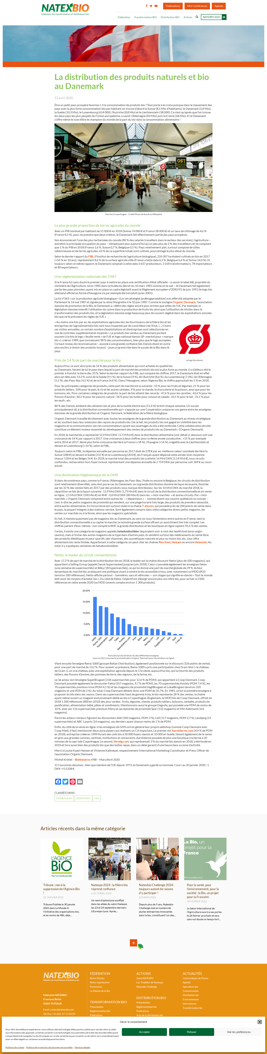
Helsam (176, 542)
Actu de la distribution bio (149, 1015)
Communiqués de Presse (195, 978)
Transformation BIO (145, 17)
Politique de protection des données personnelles (49, 1047)
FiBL (91, 256)
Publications (173, 6)
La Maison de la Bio (100, 991)
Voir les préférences (239, 1032)
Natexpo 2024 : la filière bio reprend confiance (109, 887)
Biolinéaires (82, 759)
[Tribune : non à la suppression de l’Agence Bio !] (62, 878)
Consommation (191, 991)
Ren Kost (165, 542)
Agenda (219, 6)
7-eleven (148, 506)
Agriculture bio (190, 986)
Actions (188, 17)
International (83, 798)
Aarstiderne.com (182, 730)
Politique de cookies (14, 1047)
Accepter (144, 1032)
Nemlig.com (121, 741)
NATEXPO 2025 (211, 17)
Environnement (191, 999)
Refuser (191, 1032)
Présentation (96, 1007)
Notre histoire (97, 978)
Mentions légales (82, 1047)
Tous (96, 798)
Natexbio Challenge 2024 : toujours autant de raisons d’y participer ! (156, 889)
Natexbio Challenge (146, 986)
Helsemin (201, 542)
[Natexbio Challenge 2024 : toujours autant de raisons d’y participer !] (157, 878)
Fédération (124, 17)
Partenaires (96, 986)
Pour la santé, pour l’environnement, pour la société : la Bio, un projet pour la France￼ (203, 891)
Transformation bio (192, 1008)
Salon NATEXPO (144, 978)
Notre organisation (100, 982)
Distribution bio (64, 798)
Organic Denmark (184, 302)
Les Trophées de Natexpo (149, 982)
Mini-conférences (197, 6)
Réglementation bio (100, 1011)
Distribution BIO (170, 17)
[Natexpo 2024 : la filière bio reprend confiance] (109, 878)
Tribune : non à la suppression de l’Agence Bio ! (61, 889)
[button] (260, 1022)
